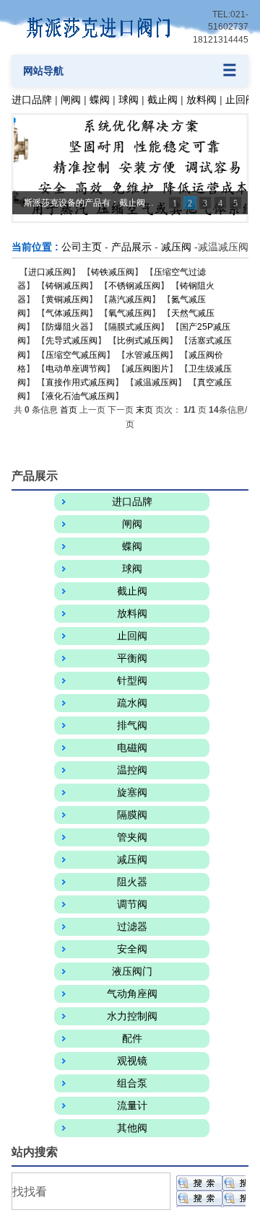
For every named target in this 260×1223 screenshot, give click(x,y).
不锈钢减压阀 (134, 286)
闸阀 (71, 99)
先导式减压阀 (72, 341)
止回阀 (240, 99)
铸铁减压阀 (112, 272)
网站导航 (43, 70)
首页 (68, 410)
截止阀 (162, 99)
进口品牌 (32, 99)
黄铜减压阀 (67, 299)
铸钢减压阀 (67, 286)
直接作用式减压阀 (80, 382)
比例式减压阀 (143, 341)
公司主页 (81, 247)
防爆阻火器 (67, 327)
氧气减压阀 (130, 313)
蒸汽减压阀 (130, 299)
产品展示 (131, 247)
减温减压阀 (156, 382)
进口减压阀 (50, 272)
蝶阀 (100, 99)
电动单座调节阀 (76, 369)
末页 (144, 410)
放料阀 (201, 99)
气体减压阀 (67, 313)
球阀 (128, 99)
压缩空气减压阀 (76, 355)
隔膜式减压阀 (134, 327)
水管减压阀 (147, 355)
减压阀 (176, 247)
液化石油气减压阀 (80, 396)
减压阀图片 (147, 369)
